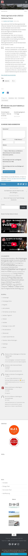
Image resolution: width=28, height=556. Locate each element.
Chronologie (17, 263)
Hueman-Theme (22, 540)
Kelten (3, 271)
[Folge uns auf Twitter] (23, 184)
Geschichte (4, 11)
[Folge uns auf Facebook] (18, 184)
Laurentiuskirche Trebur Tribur (7, 273)
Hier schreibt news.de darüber (8, 75)
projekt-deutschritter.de (8, 336)
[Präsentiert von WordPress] (9, 540)
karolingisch (21, 269)
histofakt (5, 322)
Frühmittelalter (21, 98)
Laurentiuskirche (21, 271)
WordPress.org (6, 493)
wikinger (22, 288)
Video (22, 286)
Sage (14, 282)
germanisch (19, 265)
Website (5, 145)
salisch (17, 282)
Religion (3, 282)
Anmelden (5, 482)
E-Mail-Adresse (18, 139)
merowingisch (6, 276)
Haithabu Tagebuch (7, 315)
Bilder (24, 261)
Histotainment (13, 267)
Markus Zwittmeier (8, 21)
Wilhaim (4, 347)
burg (6, 263)
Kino (6, 271)
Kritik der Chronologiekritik (16, 374)
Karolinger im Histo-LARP (9, 326)
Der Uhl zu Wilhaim (9, 396)
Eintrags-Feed (6, 486)
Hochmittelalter (5, 100)
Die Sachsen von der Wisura (9, 312)
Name (4, 139)
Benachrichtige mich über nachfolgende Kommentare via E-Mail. (12, 160)
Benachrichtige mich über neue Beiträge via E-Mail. (13, 167)
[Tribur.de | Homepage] (3, 2)
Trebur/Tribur (13, 286)
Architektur (11, 258)
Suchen (3, 204)
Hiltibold (5, 319)
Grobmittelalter (5, 267)
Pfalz (11, 278)
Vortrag (18, 288)
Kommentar (6, 129)
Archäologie (21, 258)
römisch (9, 282)
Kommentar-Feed (7, 490)
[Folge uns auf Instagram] (26, 184)
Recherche (18, 278)
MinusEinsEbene (7, 329)
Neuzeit (18, 276)
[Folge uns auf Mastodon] (21, 184)
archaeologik (6, 297)
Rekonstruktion (18, 280)
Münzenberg (13, 275)
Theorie (4, 286)
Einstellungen (14, 554)
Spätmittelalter (6, 284)
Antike (3, 259)
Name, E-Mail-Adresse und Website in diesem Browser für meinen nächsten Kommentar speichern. (13, 152)
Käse (9, 271)
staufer (14, 284)
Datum (22, 263)
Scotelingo (5, 344)
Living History (18, 273)
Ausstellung (11, 98)
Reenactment (6, 280)
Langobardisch (14, 271)
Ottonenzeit (5, 333)
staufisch (19, 284)
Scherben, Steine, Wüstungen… (10, 340)
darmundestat (6, 308)
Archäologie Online (7, 301)
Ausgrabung (6, 261)
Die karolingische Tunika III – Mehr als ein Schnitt (6, 113)
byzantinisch (10, 263)
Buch (16, 98)
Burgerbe (5, 304)
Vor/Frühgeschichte (8, 288)
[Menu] (26, 2)
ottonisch (4, 278)
